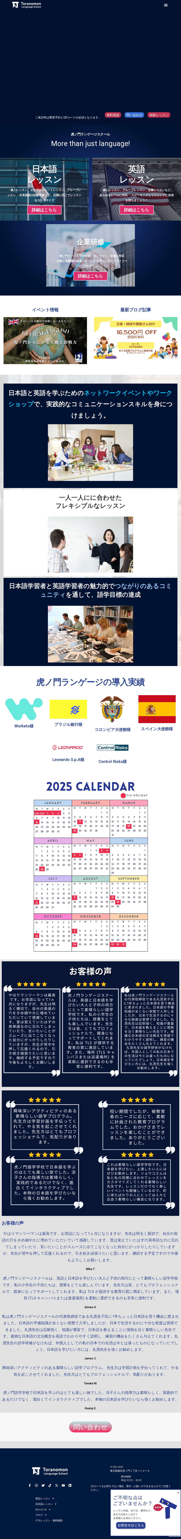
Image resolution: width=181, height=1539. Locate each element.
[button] (166, 5)
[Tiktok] (49, 1485)
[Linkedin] (70, 1485)
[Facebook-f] (29, 1485)
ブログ (39, 1515)
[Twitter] (43, 1485)
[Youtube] (63, 1485)
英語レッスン (42, 1498)
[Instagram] (36, 1485)
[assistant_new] (145, 1490)
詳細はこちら (44, 210)
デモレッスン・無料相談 (49, 1520)
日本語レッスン (44, 1504)
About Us (41, 1509)
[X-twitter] (56, 1485)
